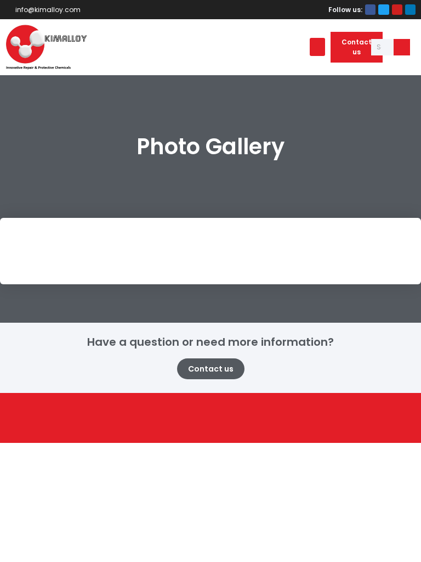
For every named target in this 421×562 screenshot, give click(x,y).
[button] (317, 47)
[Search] (402, 47)
